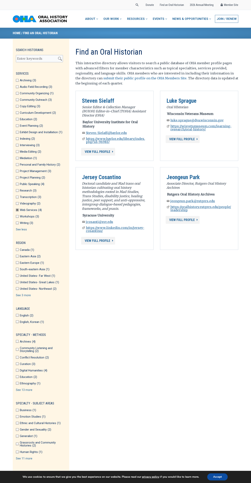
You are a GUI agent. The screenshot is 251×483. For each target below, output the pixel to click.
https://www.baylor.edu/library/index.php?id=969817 (115, 140)
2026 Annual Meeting (202, 5)
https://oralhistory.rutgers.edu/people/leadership (200, 208)
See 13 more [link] (24, 390)
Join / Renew (227, 19)
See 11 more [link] (24, 458)
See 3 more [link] (23, 295)
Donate (150, 5)
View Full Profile (97, 152)
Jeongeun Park (183, 177)
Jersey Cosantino (101, 177)
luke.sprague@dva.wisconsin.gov (197, 120)
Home (17, 33)
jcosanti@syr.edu (99, 222)
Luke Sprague (181, 100)
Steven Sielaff (98, 100)
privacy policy (150, 477)
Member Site (231, 5)
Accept (217, 477)
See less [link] (21, 229)
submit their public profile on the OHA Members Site (144, 78)
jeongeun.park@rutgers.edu (192, 201)
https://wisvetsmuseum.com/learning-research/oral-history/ (200, 127)
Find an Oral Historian (172, 5)
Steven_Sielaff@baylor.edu (106, 133)
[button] (137, 5)
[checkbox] (41, 80)
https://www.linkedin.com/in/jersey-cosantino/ (115, 229)
